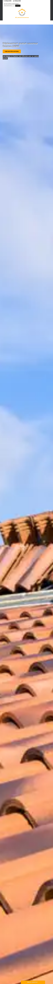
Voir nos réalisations (12, 51)
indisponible (8, 0)
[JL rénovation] (22, 13)
